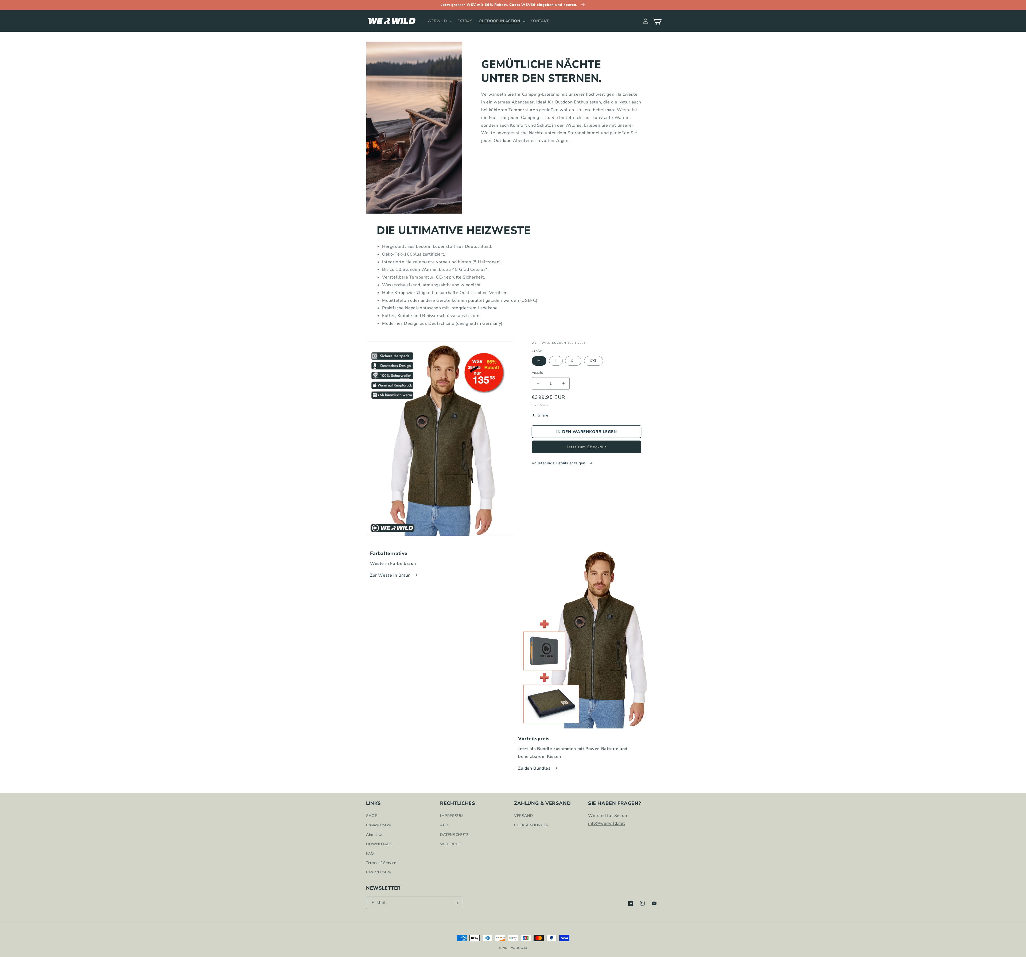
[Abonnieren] (456, 903)
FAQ (370, 853)
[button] (439, 21)
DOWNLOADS (379, 844)
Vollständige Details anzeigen (559, 463)
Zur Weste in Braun (390, 575)
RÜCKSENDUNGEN (531, 825)
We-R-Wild (519, 948)
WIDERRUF (450, 844)
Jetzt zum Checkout (586, 447)
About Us (374, 834)
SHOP (371, 815)
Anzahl (537, 372)
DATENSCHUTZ (454, 834)
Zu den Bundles (534, 768)
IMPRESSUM (451, 815)
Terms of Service (381, 862)
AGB (444, 825)
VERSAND (523, 815)
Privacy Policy (378, 825)
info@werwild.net (606, 823)
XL (573, 360)
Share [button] (543, 415)
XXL (593, 360)
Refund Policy (378, 872)
